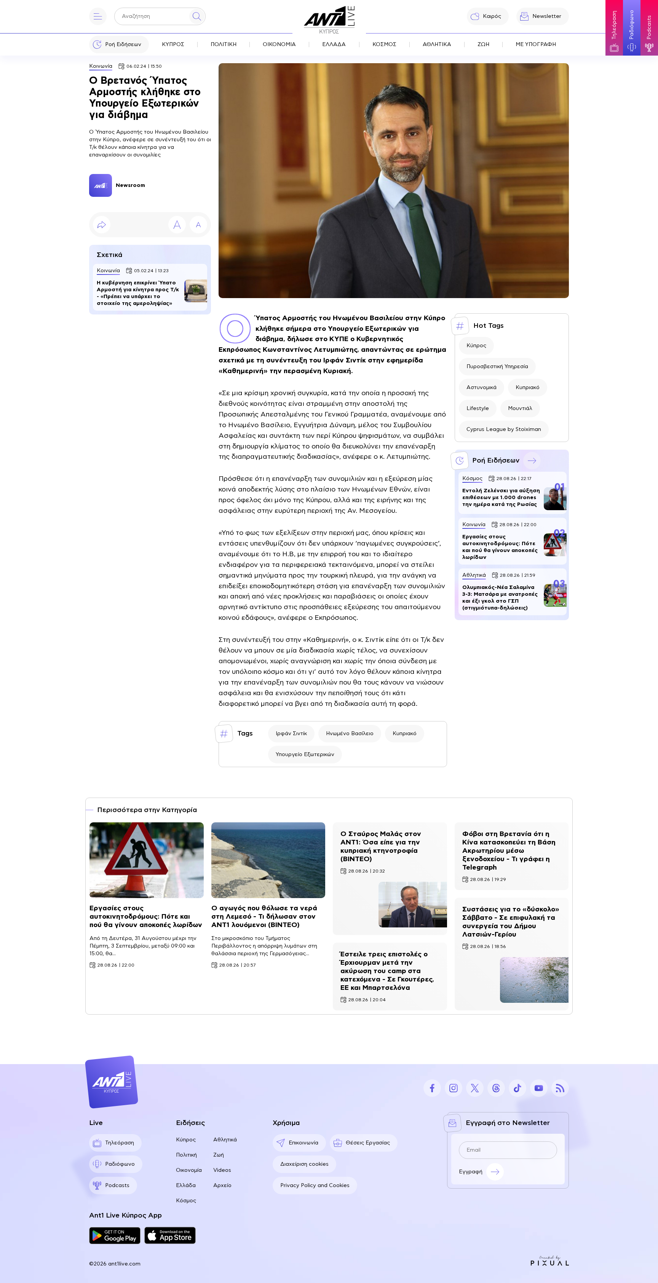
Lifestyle (477, 408)
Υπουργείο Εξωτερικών (305, 754)
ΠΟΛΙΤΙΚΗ (223, 44)
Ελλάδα (186, 1185)
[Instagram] (453, 1088)
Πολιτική (186, 1155)
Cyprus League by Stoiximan (503, 429)
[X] (475, 1088)
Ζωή (218, 1155)
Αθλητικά (225, 1140)
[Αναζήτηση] (196, 16)
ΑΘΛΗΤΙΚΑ (437, 44)
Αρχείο (222, 1185)
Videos (222, 1170)
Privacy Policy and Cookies (315, 1185)
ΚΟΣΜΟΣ (384, 44)
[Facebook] (432, 1088)
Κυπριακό (405, 733)
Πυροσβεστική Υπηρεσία (497, 366)
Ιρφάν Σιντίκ (291, 733)
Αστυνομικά (481, 387)
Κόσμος (186, 1200)
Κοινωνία (100, 66)
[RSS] (560, 1088)
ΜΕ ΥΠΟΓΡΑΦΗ (536, 44)
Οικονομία (189, 1170)
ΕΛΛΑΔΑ (334, 44)
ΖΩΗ (483, 44)
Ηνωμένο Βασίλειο (350, 733)
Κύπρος (476, 345)
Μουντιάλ (520, 408)
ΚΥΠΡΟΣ (173, 44)
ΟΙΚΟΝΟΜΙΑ (279, 44)
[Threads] (496, 1088)
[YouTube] (539, 1088)
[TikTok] (517, 1088)
